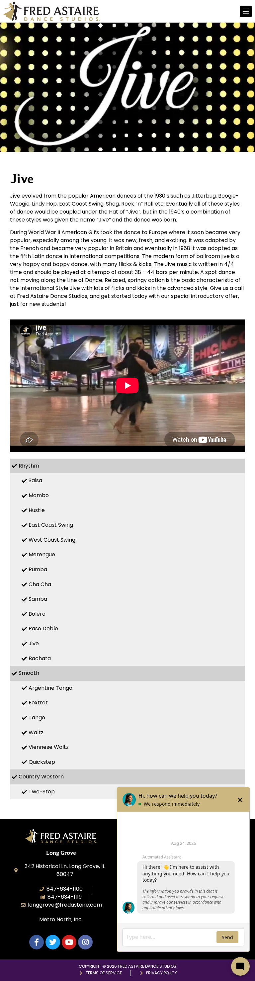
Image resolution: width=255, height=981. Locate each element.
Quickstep (42, 762)
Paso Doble (43, 628)
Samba (38, 599)
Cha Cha (40, 584)
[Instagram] (85, 942)
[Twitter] (52, 942)
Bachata (40, 658)
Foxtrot (38, 702)
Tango (37, 717)
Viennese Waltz (49, 747)
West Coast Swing (52, 540)
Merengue (42, 554)
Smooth (29, 673)
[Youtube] (69, 942)
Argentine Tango (50, 688)
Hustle (37, 510)
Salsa (35, 480)
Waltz (36, 732)
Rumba (38, 569)
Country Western (41, 776)
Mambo (39, 495)
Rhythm (29, 466)
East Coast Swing (51, 525)
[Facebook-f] (36, 942)
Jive (34, 643)
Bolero (37, 614)
